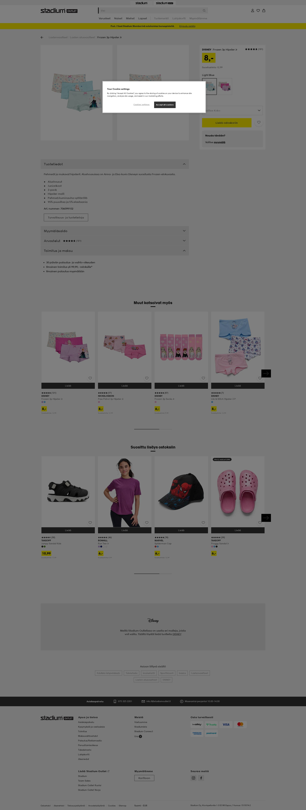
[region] (154, 97)
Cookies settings (141, 104)
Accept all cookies (165, 105)
